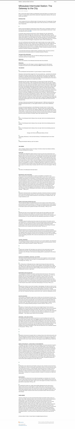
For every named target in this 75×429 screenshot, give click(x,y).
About (55, 1)
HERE (30, 31)
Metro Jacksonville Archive (26, 1)
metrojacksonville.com (23, 425)
